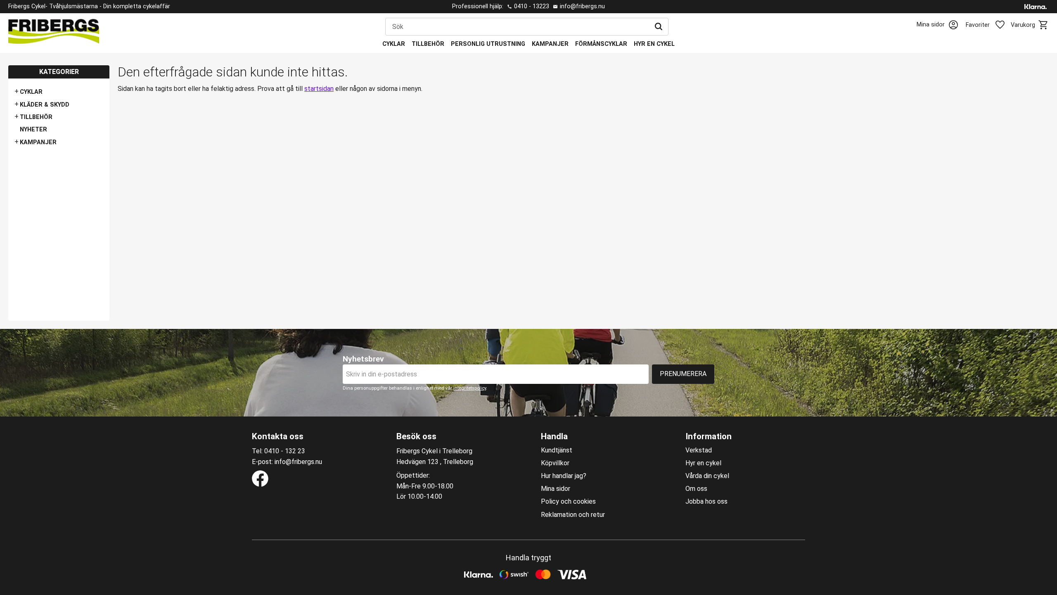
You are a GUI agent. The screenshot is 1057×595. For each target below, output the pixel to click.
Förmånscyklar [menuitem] (601, 44)
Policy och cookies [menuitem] (568, 501)
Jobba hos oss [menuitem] (706, 501)
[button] (990, 25)
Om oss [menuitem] (696, 489)
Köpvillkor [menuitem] (555, 463)
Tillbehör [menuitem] (428, 44)
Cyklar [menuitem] (393, 44)
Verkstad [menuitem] (698, 450)
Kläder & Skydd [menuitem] (44, 104)
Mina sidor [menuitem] (555, 489)
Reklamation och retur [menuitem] (573, 515)
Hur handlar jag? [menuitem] (563, 476)
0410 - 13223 (531, 6)
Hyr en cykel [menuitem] (654, 44)
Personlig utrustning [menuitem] (488, 44)
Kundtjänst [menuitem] (556, 450)
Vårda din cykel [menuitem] (707, 476)
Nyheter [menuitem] (33, 129)
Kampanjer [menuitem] (550, 44)
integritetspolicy (469, 388)
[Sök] (658, 27)
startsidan (319, 89)
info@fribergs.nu (582, 6)
